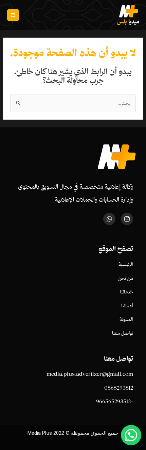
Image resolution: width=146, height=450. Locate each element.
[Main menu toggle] (13, 15)
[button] (131, 435)
